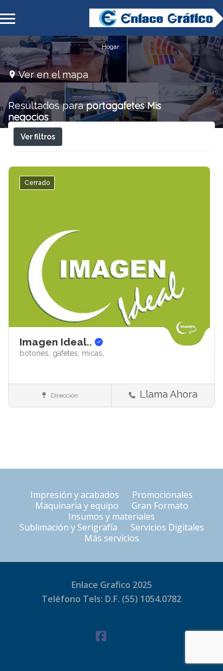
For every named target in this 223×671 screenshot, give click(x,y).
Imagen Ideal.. (57, 342)
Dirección (63, 395)
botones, (36, 353)
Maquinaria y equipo (77, 506)
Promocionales (162, 495)
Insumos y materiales (111, 516)
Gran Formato (160, 506)
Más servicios (111, 538)
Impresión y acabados (74, 495)
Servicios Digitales (167, 527)
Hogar (110, 46)
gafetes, (67, 353)
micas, (93, 353)
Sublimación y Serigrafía (68, 527)
